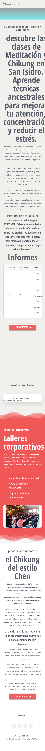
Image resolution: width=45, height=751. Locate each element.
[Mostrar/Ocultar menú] (40, 4)
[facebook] (14, 726)
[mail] (31, 726)
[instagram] (20, 726)
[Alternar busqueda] (32, 4)
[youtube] (25, 726)
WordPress (35, 739)
